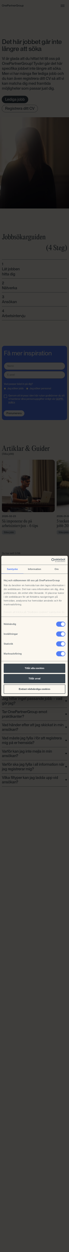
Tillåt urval (34, 678)
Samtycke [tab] (12, 569)
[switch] (60, 634)
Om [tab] (57, 569)
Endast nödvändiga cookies (34, 689)
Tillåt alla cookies (34, 668)
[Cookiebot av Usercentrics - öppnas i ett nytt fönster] (51, 560)
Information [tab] (34, 569)
